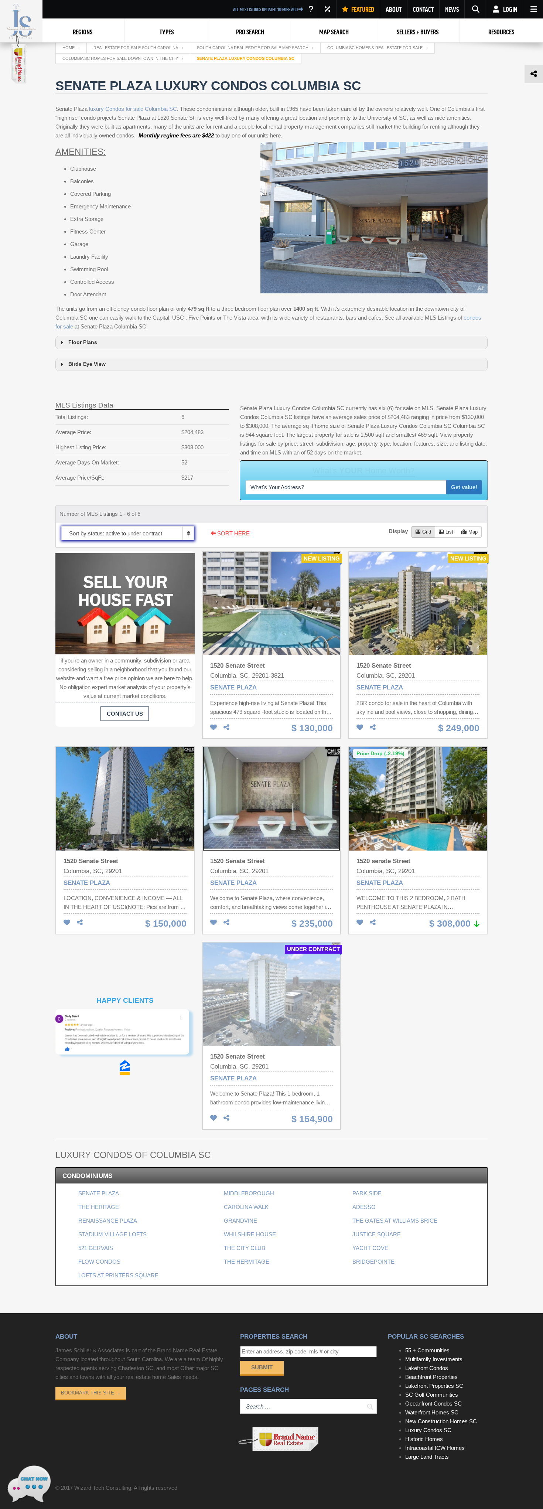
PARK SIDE (367, 1193)
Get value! (464, 487)
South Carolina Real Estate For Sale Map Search (252, 47)
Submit (262, 1367)
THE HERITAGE (98, 1207)
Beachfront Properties (431, 1377)
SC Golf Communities (431, 1395)
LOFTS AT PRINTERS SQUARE (118, 1275)
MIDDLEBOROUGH (249, 1193)
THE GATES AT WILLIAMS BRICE (394, 1220)
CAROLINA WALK (246, 1207)
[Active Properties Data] (311, 9)
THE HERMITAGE (246, 1261)
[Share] (226, 727)
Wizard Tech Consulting (102, 1488)
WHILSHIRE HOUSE (250, 1234)
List (449, 532)
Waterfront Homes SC (431, 1412)
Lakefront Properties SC (434, 1386)
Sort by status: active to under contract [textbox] (115, 533)
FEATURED (362, 9)
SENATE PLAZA (98, 1193)
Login (509, 9)
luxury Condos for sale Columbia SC (133, 109)
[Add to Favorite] (213, 727)
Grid (426, 532)
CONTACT (423, 9)
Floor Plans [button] (82, 342)
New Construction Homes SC (441, 1421)
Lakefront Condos (426, 1368)
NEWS (452, 9)
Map (473, 532)
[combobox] (127, 533)
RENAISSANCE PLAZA (107, 1220)
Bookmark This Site (90, 1393)
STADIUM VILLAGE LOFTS (112, 1234)
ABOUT (394, 9)
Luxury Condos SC (428, 1430)
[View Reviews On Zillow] (124, 1067)
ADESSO (364, 1207)
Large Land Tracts (427, 1457)
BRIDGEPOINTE (373, 1261)
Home (68, 47)
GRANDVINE (240, 1220)
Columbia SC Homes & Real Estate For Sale (375, 47)
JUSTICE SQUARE (376, 1234)
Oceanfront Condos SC (433, 1403)
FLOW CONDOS (99, 1261)
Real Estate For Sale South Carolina (135, 47)
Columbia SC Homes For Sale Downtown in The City (120, 58)
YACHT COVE (370, 1248)
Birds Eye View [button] (87, 364)
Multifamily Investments (433, 1359)
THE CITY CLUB (244, 1248)
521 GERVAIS (95, 1248)
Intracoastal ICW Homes (435, 1448)
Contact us (125, 714)
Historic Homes (424, 1439)
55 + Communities (427, 1350)
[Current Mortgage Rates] (327, 9)
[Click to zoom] (125, 1034)
